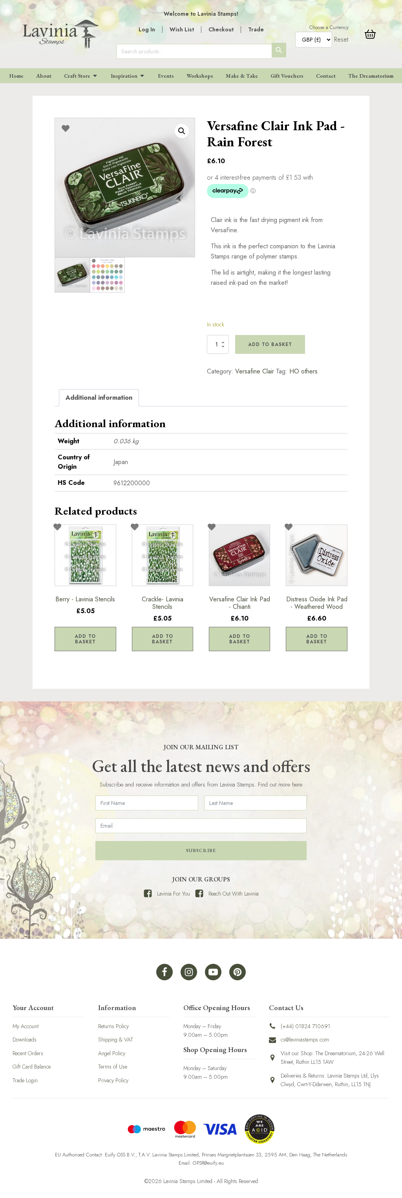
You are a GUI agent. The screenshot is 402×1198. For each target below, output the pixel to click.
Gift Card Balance (32, 1067)
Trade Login (25, 1080)
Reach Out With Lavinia (233, 894)
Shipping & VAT (115, 1039)
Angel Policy (111, 1053)
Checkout (221, 29)
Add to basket (270, 344)
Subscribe (201, 850)
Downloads (25, 1039)
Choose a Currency (328, 27)
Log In (147, 29)
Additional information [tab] (99, 397)
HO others (303, 371)
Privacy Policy (113, 1080)
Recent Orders (28, 1053)
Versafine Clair (254, 371)
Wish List (182, 29)
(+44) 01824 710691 (305, 1026)
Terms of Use (112, 1067)
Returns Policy (113, 1026)
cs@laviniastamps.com (305, 1039)
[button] (182, 131)
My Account (25, 1026)
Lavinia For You (173, 894)
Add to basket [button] (85, 639)
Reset (341, 39)
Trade (256, 29)
